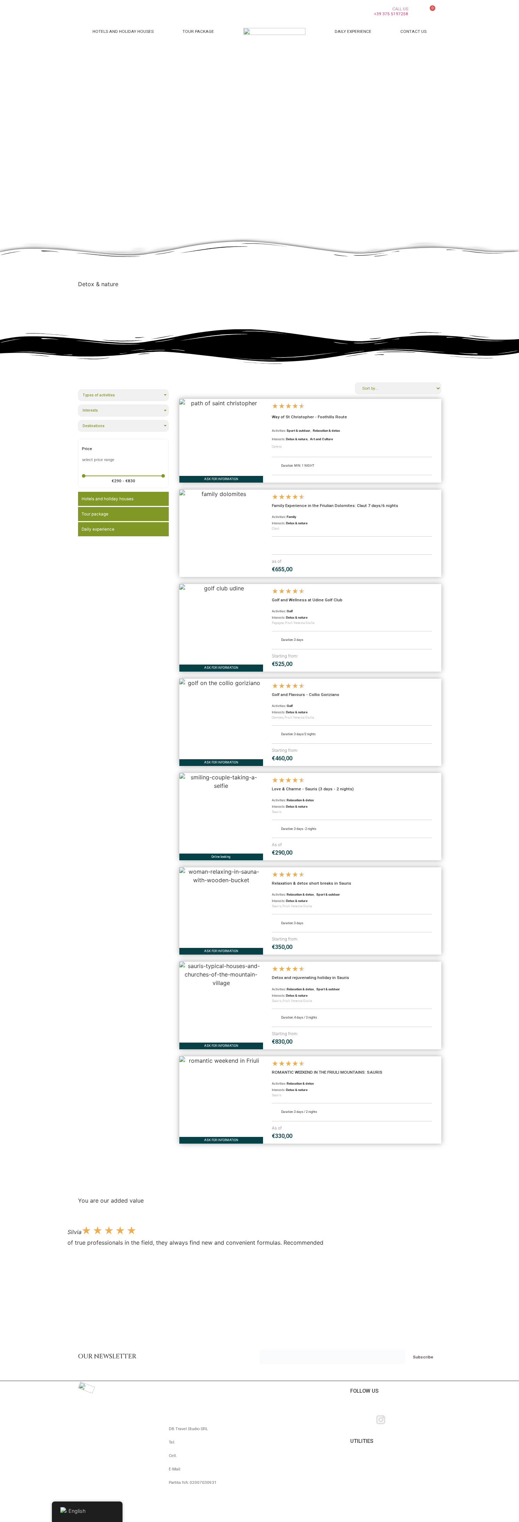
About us (364, 1466)
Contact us (413, 31)
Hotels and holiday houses (123, 31)
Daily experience (353, 31)
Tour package (198, 31)
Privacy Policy (371, 1488)
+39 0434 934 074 (193, 1442)
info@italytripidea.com (203, 1469)
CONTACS (180, 1391)
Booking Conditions (378, 1477)
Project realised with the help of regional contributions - (260, 1512)
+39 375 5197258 (195, 1455)
